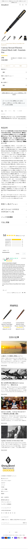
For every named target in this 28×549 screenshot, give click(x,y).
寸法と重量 (5, 222)
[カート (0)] (23, 5)
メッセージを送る (9, 104)
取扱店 (2, 493)
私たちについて (4, 478)
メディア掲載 (4, 489)
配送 (6, 110)
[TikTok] (8, 513)
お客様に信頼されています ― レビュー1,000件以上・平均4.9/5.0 (14, 93)
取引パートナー (4, 491)
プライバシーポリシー (6, 502)
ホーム (2, 43)
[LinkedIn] (14, 513)
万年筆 (2, 487)
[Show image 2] (9, 38)
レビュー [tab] (5, 250)
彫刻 (21, 65)
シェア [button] (5, 290)
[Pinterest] (10, 513)
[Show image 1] (3, 38)
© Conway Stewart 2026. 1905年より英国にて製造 (14, 535)
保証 (2, 110)
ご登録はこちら (14, 2)
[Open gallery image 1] (14, 22)
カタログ (3, 482)
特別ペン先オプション (9, 204)
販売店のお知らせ (5, 499)
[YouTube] (12, 513)
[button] (23, 292)
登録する (25, 522)
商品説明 (4, 128)
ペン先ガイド (7, 65)
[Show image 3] (14, 38)
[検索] (20, 5)
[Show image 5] (25, 38)
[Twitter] (6, 513)
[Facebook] (4, 513)
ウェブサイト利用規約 (6, 504)
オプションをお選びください (14, 89)
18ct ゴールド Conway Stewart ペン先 (10, 210)
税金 (14, 110)
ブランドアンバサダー (6, 480)
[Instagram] (1, 513)
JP (9, 532)
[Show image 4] (20, 38)
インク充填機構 (7, 217)
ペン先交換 (19, 110)
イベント (3, 485)
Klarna (3, 114)
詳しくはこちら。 (22, 118)
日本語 (16, 532)
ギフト (10, 110)
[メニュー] (26, 5)
